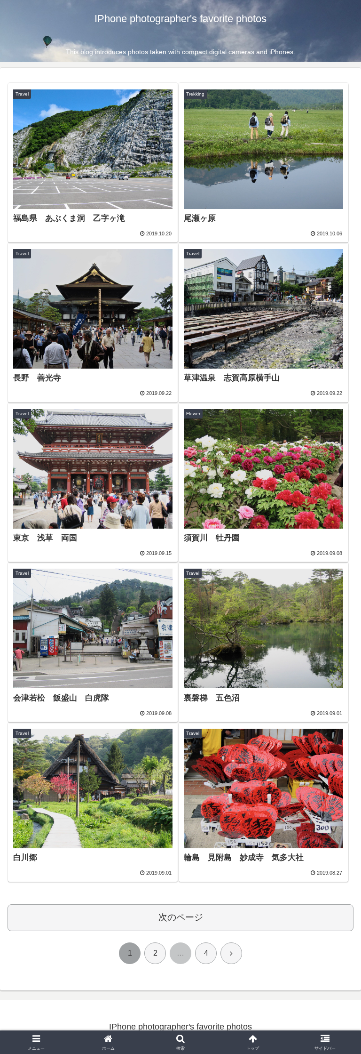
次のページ (180, 917)
